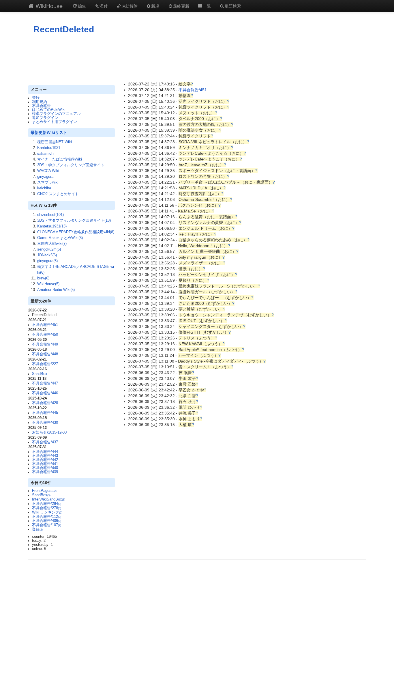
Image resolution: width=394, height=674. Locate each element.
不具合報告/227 (45, 364)
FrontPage (44, 491)
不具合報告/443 (45, 456)
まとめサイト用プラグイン (54, 122)
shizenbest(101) (50, 215)
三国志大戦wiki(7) (52, 244)
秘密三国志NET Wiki (54, 142)
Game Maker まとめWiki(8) (60, 238)
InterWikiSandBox (48, 499)
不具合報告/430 (45, 423)
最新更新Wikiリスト (49, 132)
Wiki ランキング (47, 512)
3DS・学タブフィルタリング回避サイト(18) (74, 221)
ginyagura (45, 177)
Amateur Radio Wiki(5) (56, 290)
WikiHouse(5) (48, 284)
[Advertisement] (197, 55)
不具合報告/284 (46, 504)
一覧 (207, 6)
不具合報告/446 (45, 393)
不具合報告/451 (45, 325)
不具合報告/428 (45, 403)
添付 (104, 6)
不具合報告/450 (45, 335)
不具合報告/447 (45, 383)
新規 (155, 6)
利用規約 (39, 102)
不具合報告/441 (45, 464)
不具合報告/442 (45, 460)
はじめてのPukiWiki (48, 110)
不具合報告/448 (45, 354)
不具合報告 (41, 106)
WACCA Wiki (48, 171)
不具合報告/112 (46, 517)
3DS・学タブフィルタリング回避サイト (70, 165)
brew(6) (43, 278)
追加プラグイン (45, 118)
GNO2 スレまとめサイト (58, 194)
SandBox (39, 374)
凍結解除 (129, 6)
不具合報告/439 (45, 472)
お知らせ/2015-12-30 (49, 432)
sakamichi (45, 154)
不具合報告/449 (45, 344)
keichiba (44, 188)
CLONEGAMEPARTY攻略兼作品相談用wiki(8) (75, 232)
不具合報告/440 (45, 468)
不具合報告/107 (46, 525)
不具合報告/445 (45, 413)
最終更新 (181, 6)
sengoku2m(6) (49, 249)
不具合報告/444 (45, 452)
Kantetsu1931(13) (52, 226)
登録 (36, 98)
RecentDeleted (63, 29)
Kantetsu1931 (48, 148)
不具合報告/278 (46, 508)
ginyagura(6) (47, 261)
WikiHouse (48, 5)
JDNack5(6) (47, 255)
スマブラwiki (48, 182)
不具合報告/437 (45, 442)
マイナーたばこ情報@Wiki (59, 159)
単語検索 (233, 6)
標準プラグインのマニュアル (56, 114)
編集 (82, 6)
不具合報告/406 (46, 521)
